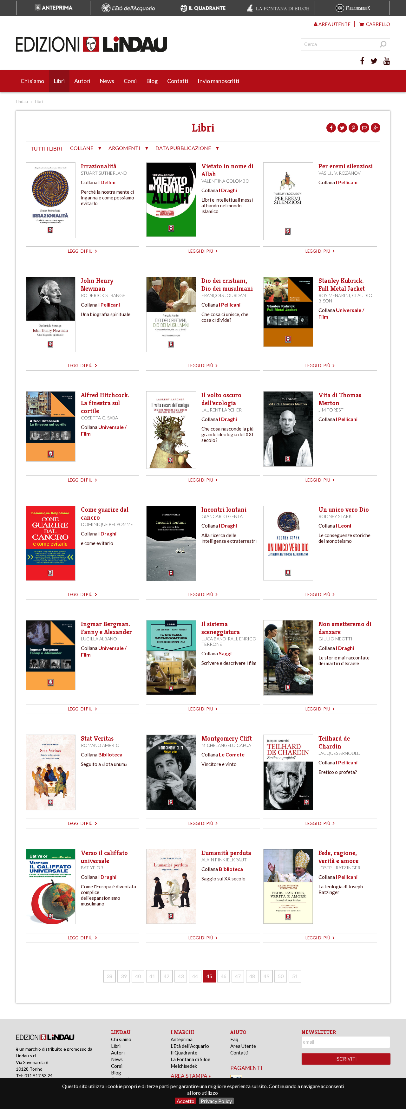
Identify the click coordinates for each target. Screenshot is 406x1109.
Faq (234, 1039)
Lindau (22, 101)
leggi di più (81, 251)
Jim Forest (331, 409)
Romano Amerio (100, 745)
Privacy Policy (216, 1101)
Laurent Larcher (221, 409)
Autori (82, 80)
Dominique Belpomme (107, 524)
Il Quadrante (184, 1052)
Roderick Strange (103, 295)
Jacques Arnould (339, 753)
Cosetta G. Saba (99, 417)
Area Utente (243, 1046)
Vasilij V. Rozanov (339, 173)
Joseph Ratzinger (339, 867)
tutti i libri (46, 149)
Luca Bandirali (219, 638)
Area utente (334, 24)
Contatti (177, 80)
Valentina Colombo (225, 181)
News (107, 80)
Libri (59, 80)
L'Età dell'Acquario (190, 1046)
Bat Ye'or (92, 867)
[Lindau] (138, 44)
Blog (152, 80)
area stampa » (191, 1076)
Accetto (185, 1101)
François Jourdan (223, 295)
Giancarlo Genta (222, 516)
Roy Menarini (334, 295)
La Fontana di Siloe (190, 1059)
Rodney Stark (335, 516)
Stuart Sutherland (104, 173)
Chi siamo (32, 80)
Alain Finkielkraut (224, 859)
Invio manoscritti (218, 80)
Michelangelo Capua (226, 745)
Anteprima (182, 1039)
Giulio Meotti (335, 638)
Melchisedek (184, 1066)
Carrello (377, 24)
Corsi (130, 80)
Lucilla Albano (99, 638)
